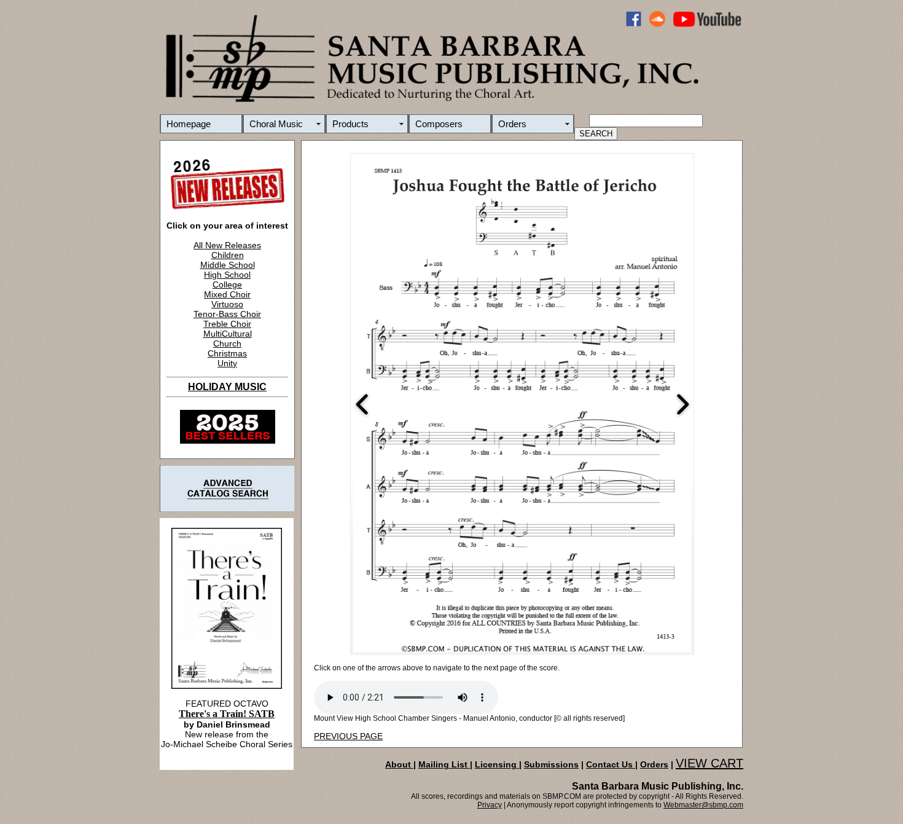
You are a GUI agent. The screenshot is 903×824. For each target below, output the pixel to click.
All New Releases (227, 245)
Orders (512, 124)
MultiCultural (227, 334)
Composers (439, 124)
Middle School (227, 265)
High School (227, 275)
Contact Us (610, 764)
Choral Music (276, 124)
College (227, 284)
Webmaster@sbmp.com (703, 805)
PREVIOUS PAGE (348, 736)
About (399, 764)
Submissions (551, 764)
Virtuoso (227, 304)
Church (227, 343)
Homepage (188, 124)
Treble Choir (227, 324)
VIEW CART (709, 763)
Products (350, 124)
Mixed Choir (227, 294)
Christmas (227, 353)
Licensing (497, 764)
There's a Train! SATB (227, 713)
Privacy (489, 805)
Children (227, 255)
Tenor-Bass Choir (227, 314)
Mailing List (444, 764)
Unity (227, 363)
